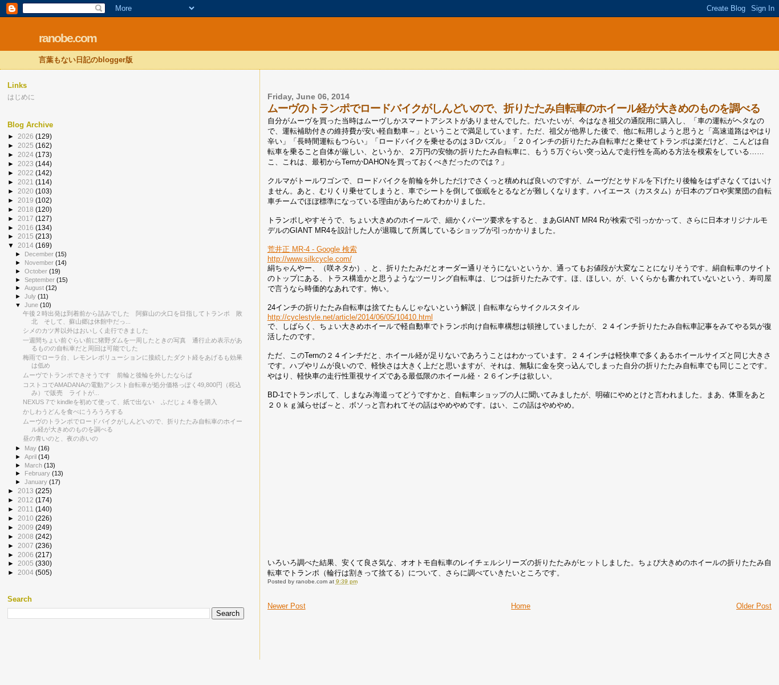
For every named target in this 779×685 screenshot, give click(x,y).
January (37, 481)
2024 (26, 154)
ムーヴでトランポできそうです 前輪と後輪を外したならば (107, 375)
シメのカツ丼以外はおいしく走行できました (85, 330)
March (34, 465)
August (35, 287)
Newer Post (286, 606)
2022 (26, 172)
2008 (26, 536)
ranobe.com (67, 38)
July (31, 296)
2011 (26, 509)
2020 (26, 191)
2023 (26, 163)
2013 (26, 490)
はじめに (21, 96)
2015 (26, 236)
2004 (26, 572)
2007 (26, 545)
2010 (26, 518)
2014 (26, 245)
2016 (26, 227)
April (31, 456)
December (40, 254)
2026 (26, 136)
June (32, 304)
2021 (26, 182)
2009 (26, 527)
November (40, 262)
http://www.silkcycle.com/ (309, 259)
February (38, 473)
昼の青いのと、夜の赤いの (60, 438)
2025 (26, 145)
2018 (26, 209)
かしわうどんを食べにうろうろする (73, 411)
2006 (26, 554)
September (40, 279)
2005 (26, 563)
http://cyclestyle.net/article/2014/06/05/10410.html (350, 317)
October (37, 271)
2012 (26, 499)
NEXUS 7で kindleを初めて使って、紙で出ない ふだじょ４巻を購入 (120, 401)
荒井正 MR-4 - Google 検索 (312, 249)
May (31, 448)
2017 (26, 218)
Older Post (754, 606)
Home (520, 606)
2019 (26, 200)
